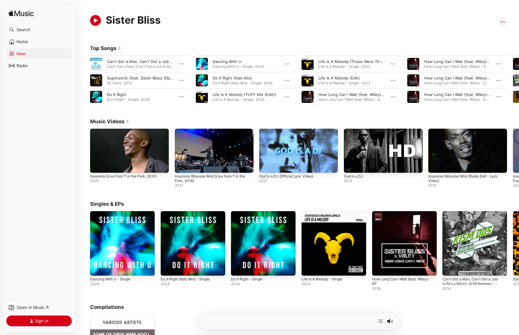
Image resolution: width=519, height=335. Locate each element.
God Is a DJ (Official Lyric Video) (286, 176)
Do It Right (116, 94)
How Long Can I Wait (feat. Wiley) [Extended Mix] (470, 61)
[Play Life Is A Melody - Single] (309, 268)
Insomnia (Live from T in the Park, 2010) (123, 176)
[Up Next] (380, 321)
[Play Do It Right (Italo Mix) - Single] (168, 268)
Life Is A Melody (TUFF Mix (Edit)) (244, 94)
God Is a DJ (353, 176)
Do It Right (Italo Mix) (232, 78)
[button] (39, 30)
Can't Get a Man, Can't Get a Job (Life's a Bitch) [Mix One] (162, 61)
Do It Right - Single (248, 213)
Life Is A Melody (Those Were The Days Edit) (360, 61)
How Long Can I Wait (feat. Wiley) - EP (403, 216)
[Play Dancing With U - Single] (97, 268)
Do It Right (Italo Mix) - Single (188, 213)
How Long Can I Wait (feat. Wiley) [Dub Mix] (359, 94)
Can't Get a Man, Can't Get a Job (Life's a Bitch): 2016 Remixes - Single (473, 218)
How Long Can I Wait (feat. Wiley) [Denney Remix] (471, 94)
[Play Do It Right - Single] (238, 268)
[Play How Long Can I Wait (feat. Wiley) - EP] (379, 268)
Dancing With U (227, 61)
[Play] (95, 20)
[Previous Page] (84, 80)
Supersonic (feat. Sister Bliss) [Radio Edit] (146, 78)
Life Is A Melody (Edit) (339, 78)
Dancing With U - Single (112, 213)
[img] (21, 13)
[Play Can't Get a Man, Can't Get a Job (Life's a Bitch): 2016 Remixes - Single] (449, 268)
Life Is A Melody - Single (324, 213)
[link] (105, 48)
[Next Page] (513, 80)
